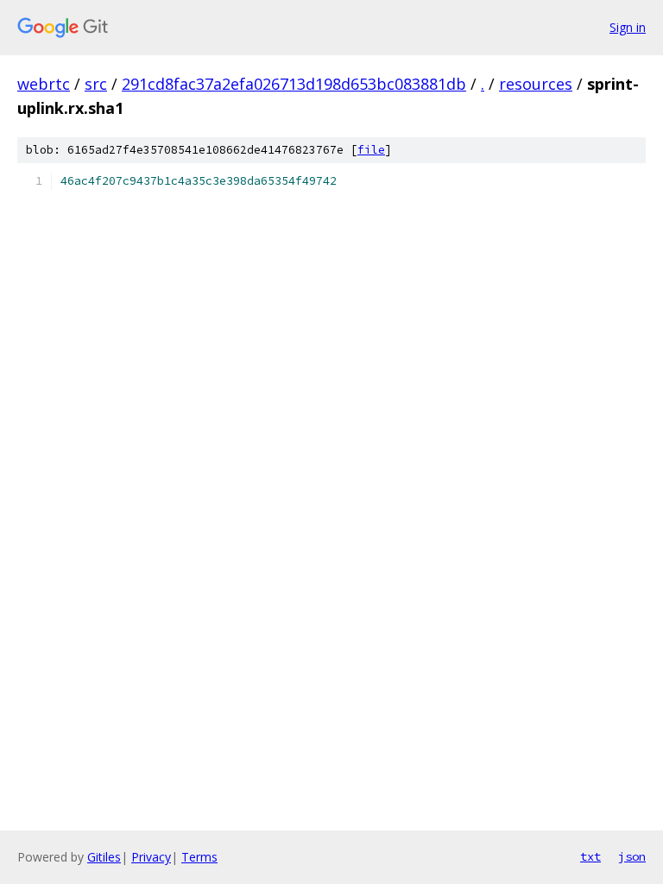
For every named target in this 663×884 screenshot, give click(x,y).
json (632, 856)
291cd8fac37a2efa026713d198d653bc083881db (294, 83)
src (96, 83)
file (371, 149)
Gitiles (104, 857)
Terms (199, 857)
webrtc (43, 83)
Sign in (627, 27)
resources (535, 83)
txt (590, 856)
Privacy (151, 857)
